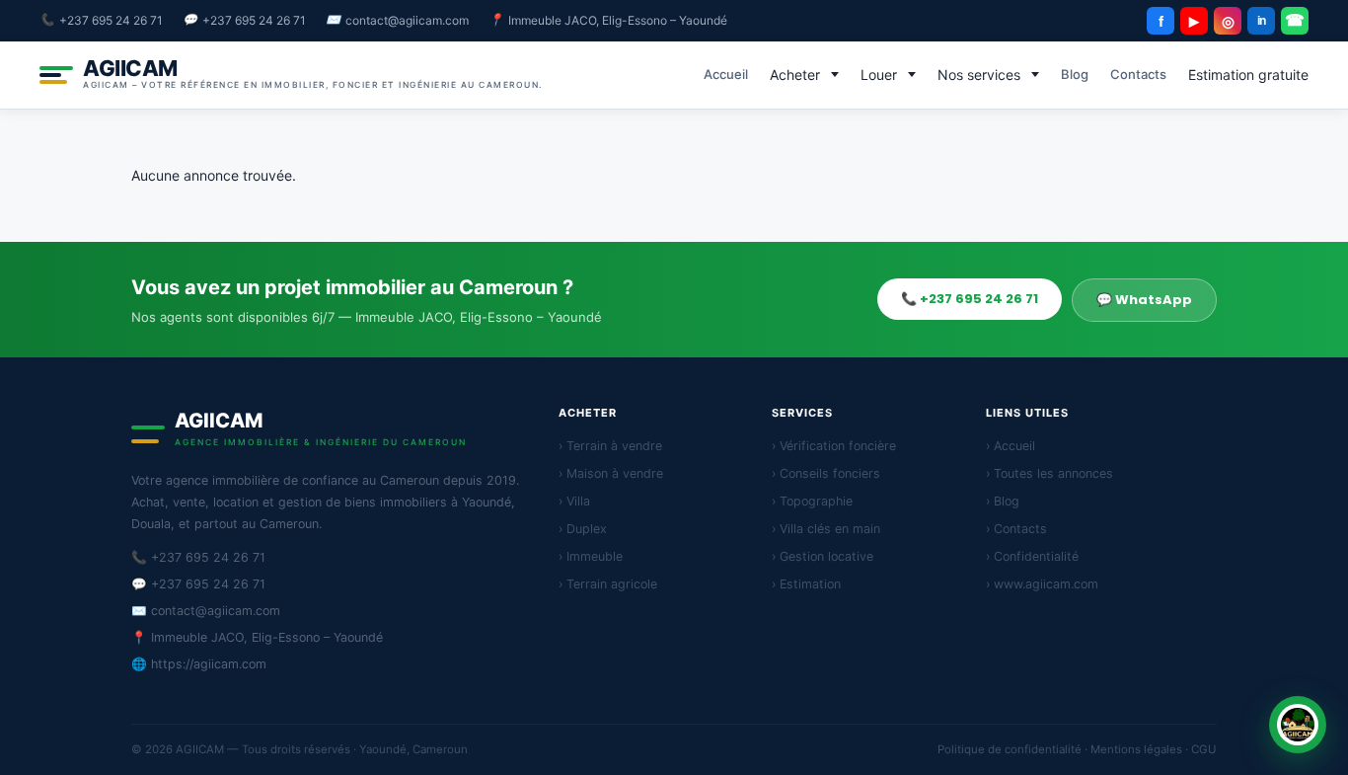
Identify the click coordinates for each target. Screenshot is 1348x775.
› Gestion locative (822, 556)
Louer (879, 74)
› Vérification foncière (834, 445)
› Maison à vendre (611, 473)
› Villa (574, 501)
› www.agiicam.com (1042, 584)
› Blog (1002, 501)
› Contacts (1016, 528)
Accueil (726, 74)
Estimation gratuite (1248, 74)
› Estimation (806, 584)
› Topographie (812, 501)
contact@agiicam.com (407, 20)
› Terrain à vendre (610, 445)
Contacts (1138, 74)
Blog (1074, 74)
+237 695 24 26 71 (111, 20)
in (1261, 21)
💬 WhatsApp (1144, 299)
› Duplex (583, 528)
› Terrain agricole (608, 584)
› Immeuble (591, 556)
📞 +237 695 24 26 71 (969, 298)
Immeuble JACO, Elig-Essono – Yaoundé (617, 20)
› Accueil (1010, 445)
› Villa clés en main (826, 528)
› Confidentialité (1032, 556)
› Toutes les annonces (1049, 473)
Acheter (795, 74)
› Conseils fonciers (826, 473)
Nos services (978, 74)
